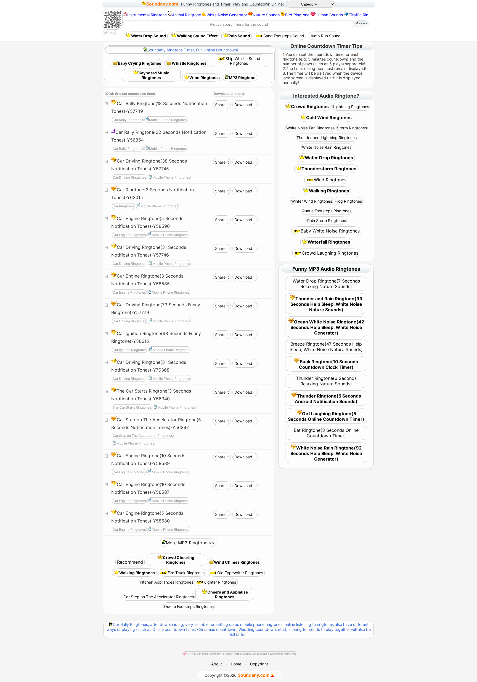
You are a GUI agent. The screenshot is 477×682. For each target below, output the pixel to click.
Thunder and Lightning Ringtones (326, 137)
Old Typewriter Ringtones (240, 572)
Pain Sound (239, 35)
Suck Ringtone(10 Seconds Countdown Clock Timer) (328, 364)
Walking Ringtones (137, 572)
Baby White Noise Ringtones (330, 231)
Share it (222, 104)
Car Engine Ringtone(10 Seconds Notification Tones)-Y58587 (148, 488)
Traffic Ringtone (364, 14)
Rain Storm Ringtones (326, 220)
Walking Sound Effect (197, 35)
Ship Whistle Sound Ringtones (243, 61)
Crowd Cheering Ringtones (178, 560)
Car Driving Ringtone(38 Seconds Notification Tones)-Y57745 (149, 164)
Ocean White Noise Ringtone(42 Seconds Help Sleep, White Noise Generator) (327, 327)
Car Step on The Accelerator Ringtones (158, 596)
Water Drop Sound (148, 35)
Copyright (259, 664)
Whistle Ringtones (189, 63)
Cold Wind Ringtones (329, 117)
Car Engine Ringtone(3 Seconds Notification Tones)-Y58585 (147, 279)
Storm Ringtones (352, 128)
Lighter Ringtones (220, 582)
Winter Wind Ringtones (311, 201)
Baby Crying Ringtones (139, 63)
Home (236, 664)
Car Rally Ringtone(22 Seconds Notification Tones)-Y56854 (158, 136)
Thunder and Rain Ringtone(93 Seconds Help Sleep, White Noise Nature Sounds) (326, 304)
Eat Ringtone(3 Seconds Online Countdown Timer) (326, 432)
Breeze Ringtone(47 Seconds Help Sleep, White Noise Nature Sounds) (326, 346)
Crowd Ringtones (310, 106)
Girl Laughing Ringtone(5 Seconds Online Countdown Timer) (326, 416)
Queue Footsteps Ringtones (189, 606)
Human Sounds (329, 14)
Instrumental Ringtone (147, 14)
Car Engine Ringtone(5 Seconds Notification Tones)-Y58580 (147, 517)
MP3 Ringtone (242, 77)
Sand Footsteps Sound (283, 35)
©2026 (237, 675)
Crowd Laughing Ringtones (330, 253)
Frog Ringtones (348, 201)
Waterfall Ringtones (329, 242)
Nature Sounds (266, 14)
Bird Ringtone (297, 14)
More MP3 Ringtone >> (190, 542)
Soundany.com (162, 4)
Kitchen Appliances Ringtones (166, 582)
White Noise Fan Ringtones (310, 128)
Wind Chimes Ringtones (237, 562)
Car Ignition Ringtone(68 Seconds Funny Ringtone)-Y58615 (156, 337)
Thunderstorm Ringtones (328, 168)
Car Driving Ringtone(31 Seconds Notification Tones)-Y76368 (148, 366)
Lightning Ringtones (351, 106)
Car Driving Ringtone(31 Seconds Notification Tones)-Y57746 (148, 251)
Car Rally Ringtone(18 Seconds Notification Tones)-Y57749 (159, 107)
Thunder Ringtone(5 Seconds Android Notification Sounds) (328, 398)
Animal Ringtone (186, 14)
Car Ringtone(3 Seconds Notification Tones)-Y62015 (152, 193)
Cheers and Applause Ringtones (227, 594)
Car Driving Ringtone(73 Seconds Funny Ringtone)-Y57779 (155, 308)
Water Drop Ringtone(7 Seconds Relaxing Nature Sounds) (326, 283)
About (216, 664)
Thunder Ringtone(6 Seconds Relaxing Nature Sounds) (326, 380)
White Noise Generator (226, 14)
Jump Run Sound (325, 35)
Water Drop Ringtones (329, 157)
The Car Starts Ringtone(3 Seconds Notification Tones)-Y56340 (151, 394)
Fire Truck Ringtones (186, 572)
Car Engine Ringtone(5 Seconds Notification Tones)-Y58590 (147, 222)
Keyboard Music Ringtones (154, 75)
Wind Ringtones (204, 77)
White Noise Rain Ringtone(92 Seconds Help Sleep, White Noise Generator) (326, 453)
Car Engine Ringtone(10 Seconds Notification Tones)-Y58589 (148, 459)
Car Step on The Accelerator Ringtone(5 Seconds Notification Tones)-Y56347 (156, 423)
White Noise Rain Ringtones (326, 147)
